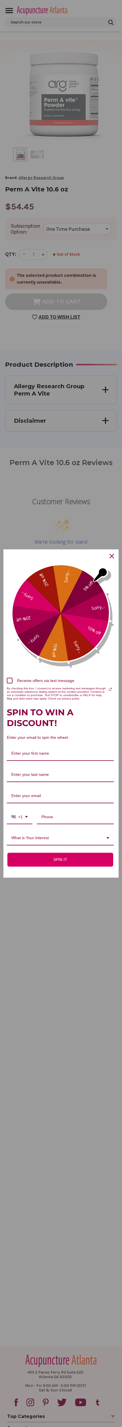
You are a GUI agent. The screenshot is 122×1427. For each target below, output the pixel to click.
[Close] (112, 556)
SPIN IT (60, 859)
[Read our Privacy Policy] (110, 689)
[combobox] (19, 817)
